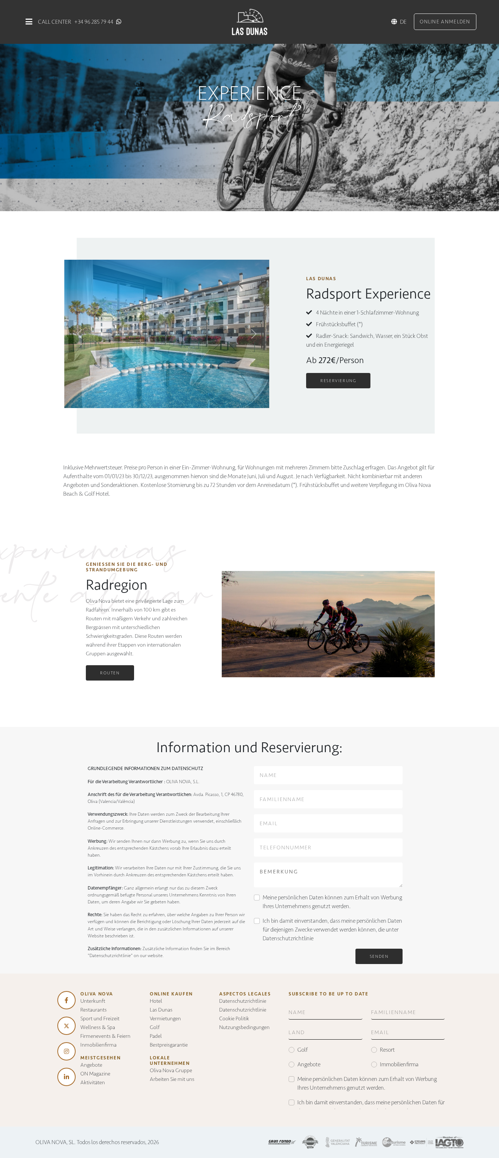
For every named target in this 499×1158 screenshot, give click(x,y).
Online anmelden (445, 22)
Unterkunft (92, 1001)
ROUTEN (110, 672)
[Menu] (29, 22)
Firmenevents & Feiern (105, 1036)
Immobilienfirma (399, 1064)
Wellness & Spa (97, 1027)
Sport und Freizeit (99, 1018)
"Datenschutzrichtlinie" (110, 955)
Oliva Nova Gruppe (171, 1070)
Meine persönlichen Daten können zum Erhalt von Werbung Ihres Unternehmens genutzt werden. (332, 902)
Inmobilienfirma (98, 1044)
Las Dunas (161, 1009)
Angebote (91, 1065)
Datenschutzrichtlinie (288, 938)
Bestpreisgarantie (169, 1044)
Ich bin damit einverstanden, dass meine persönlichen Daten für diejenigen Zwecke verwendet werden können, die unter (332, 929)
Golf (155, 1027)
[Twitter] (66, 1026)
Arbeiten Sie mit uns (172, 1079)
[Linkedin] (66, 1077)
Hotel (156, 1001)
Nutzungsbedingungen (244, 1027)
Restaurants (93, 1009)
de (403, 21)
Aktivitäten (92, 1082)
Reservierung (338, 380)
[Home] (249, 21)
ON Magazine (95, 1073)
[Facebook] (66, 1000)
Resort (387, 1049)
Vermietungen (165, 1018)
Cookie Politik (234, 1018)
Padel (156, 1036)
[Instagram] (66, 1051)
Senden (379, 956)
